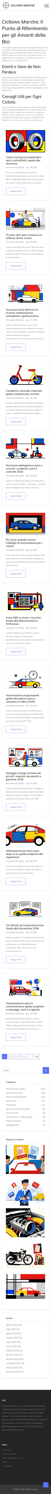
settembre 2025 (15, 1372)
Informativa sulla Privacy (12, 1458)
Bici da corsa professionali (25, 1109)
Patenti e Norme (25, 1121)
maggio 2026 (14, 1337)
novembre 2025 (15, 1363)
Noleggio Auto (25, 1125)
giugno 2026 (13, 1333)
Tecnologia (25, 1105)
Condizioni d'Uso (9, 1454)
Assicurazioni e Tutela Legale (25, 1117)
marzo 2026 (13, 1346)
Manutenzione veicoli (25, 1089)
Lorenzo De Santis (16, 167)
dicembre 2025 (15, 1359)
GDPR (4, 1462)
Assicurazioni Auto (25, 1093)
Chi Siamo (6, 1450)
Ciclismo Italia (25, 1113)
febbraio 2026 (14, 1350)
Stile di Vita (25, 1101)
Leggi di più (16, 191)
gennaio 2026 (14, 1354)
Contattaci (6, 1466)
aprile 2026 (13, 1342)
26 (36, 1056)
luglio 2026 (13, 1329)
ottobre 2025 (14, 1367)
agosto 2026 (14, 1325)
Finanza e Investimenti (25, 1097)
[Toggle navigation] (46, 6)
